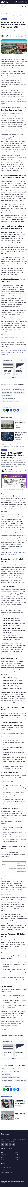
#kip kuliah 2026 (6, 1074)
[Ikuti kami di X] (19, 2)
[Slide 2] (14, 377)
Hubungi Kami (4, 1170)
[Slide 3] (15, 377)
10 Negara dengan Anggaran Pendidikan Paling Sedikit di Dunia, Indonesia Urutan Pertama (13, 1023)
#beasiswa (4, 1071)
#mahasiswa (21, 1068)
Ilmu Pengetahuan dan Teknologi (9, 16)
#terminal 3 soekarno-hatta (8, 398)
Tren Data (17, 1154)
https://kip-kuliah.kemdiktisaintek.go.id (12, 733)
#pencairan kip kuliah (7, 1080)
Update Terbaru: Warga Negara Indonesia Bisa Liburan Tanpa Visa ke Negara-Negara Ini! (13, 352)
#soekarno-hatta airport (18, 389)
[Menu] (25, 6)
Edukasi (22, 16)
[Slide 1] (13, 377)
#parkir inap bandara (19, 392)
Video (2, 1157)
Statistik (17, 1152)
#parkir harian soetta (7, 395)
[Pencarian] (19, 6)
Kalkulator (17, 1159)
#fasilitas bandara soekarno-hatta (10, 401)
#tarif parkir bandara (7, 392)
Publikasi (3, 1159)
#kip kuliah (4, 1068)
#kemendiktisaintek (14, 1071)
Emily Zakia (8, 384)
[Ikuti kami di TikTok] (26, 2)
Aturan (9, 1185)
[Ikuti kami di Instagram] (22, 2)
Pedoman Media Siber (6, 1172)
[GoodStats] (5, 6)
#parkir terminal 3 (6, 389)
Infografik (3, 1154)
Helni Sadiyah (9, 1065)
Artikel (9, 13)
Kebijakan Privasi (16, 1185)
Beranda (3, 13)
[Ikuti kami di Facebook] (16, 2)
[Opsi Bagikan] (25, 36)
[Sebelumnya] (22, 360)
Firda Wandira (22, 1065)
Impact (3, 1175)
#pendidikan (12, 1068)
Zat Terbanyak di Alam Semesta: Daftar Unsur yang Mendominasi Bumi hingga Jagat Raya (21, 435)
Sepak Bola (17, 1157)
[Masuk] (22, 6)
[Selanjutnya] (24, 360)
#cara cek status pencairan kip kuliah (10, 1077)
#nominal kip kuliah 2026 (20, 1080)
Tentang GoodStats (6, 1167)
